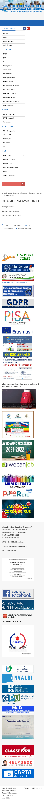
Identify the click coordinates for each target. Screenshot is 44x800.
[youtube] (28, 28)
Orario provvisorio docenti (10, 211)
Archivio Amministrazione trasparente (14, 282)
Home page (28, 228)
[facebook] (24, 28)
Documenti (21, 228)
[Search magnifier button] (23, 184)
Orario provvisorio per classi (11, 215)
